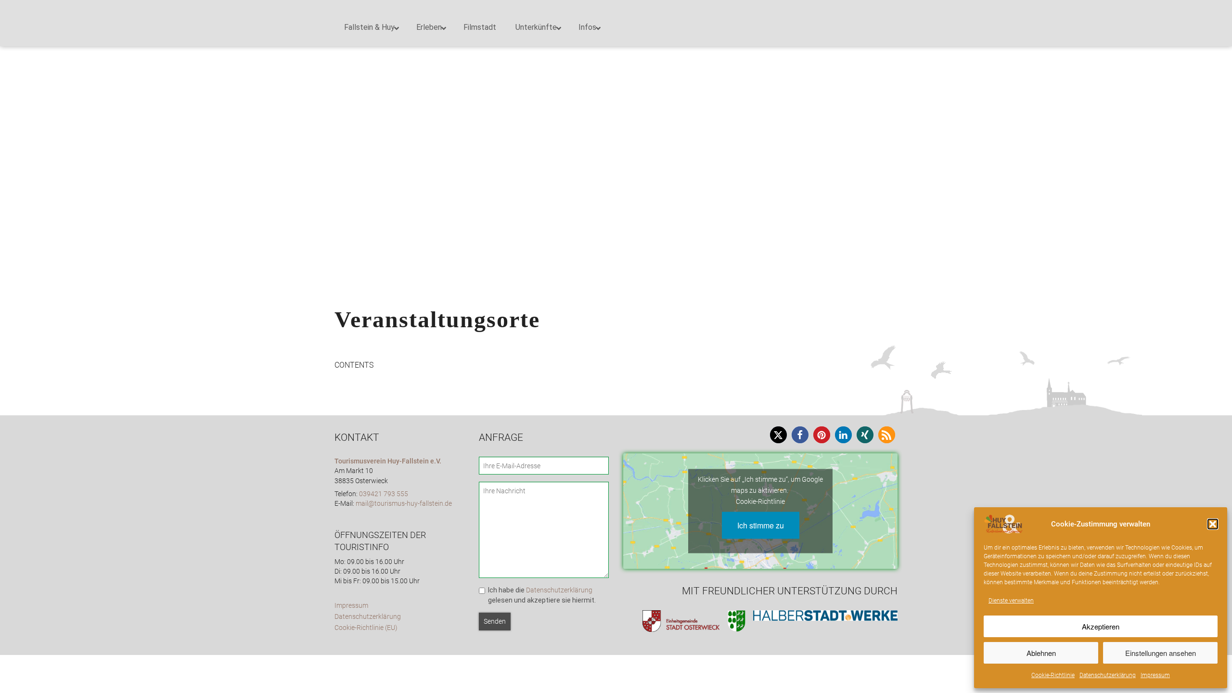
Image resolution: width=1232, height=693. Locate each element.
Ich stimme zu (760, 524)
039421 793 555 (383, 494)
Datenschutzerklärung (1107, 675)
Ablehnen (1041, 653)
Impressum (1155, 675)
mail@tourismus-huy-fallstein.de (404, 504)
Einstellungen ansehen (1160, 653)
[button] (1213, 524)
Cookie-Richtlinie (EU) (366, 628)
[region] (616, 120)
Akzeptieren (1100, 626)
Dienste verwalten (1011, 600)
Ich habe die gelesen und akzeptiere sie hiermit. (542, 595)
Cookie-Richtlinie (1053, 675)
